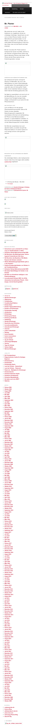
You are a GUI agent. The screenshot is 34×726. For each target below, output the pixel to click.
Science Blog (8, 709)
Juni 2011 (7, 664)
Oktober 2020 (8, 466)
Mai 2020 (7, 475)
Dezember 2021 (9, 442)
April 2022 (7, 435)
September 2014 (9, 594)
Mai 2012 (7, 644)
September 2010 (9, 681)
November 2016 (9, 548)
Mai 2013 (7, 622)
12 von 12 (7, 295)
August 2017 (8, 532)
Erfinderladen (8, 362)
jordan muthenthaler (10, 330)
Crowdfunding (8, 301)
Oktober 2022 (8, 424)
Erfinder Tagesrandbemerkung (13, 306)
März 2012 (7, 648)
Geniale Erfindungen (10, 321)
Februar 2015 (8, 585)
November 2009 (9, 699)
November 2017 (9, 526)
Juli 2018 (7, 514)
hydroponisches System (20, 190)
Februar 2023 (8, 416)
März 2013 (7, 626)
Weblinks (7, 381)
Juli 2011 (7, 662)
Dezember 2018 (9, 504)
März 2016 (7, 563)
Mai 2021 (7, 455)
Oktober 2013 (8, 613)
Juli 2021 (7, 451)
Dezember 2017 (9, 525)
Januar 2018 (8, 523)
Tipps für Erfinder (9, 345)
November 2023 (9, 409)
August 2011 (8, 660)
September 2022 (9, 426)
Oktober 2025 (8, 389)
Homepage (10, 183)
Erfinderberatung (9, 361)
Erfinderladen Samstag (11, 310)
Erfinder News (8, 305)
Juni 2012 (7, 642)
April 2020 (7, 477)
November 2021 (9, 444)
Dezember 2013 (9, 609)
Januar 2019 (8, 503)
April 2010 (7, 690)
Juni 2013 (7, 620)
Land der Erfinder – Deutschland (13, 366)
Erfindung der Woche (10, 316)
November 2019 (9, 484)
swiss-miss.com (9, 713)
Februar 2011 (8, 671)
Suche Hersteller (9, 334)
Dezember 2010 (9, 675)
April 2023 (7, 415)
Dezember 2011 (9, 653)
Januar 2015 (8, 587)
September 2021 (9, 448)
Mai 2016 (7, 560)
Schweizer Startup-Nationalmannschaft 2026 (16, 252)
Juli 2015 (7, 578)
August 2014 (8, 596)
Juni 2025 (7, 393)
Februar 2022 (8, 438)
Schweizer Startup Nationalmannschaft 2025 (16, 269)
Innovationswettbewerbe (11, 325)
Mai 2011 (7, 666)
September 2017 (9, 530)
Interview (7, 328)
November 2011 (9, 655)
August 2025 (8, 391)
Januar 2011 (8, 673)
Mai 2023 (7, 413)
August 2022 (8, 427)
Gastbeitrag (8, 319)
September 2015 (9, 574)
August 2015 (8, 576)
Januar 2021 (8, 460)
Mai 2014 (7, 602)
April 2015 (7, 581)
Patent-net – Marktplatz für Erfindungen (15, 370)
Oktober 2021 (8, 446)
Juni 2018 (7, 516)
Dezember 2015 (9, 569)
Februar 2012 (8, 649)
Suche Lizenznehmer (10, 336)
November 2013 (9, 611)
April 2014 (7, 604)
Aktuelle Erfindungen (19, 187)
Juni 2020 (7, 473)
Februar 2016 (8, 565)
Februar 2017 (8, 543)
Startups (7, 332)
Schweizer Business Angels (12, 373)
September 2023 (9, 411)
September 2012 (9, 637)
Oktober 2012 (8, 635)
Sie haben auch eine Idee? (19, 12)
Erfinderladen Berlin (10, 364)
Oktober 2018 (8, 508)
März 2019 (7, 499)
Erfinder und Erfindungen (11, 308)
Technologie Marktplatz (11, 341)
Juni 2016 (7, 558)
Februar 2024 (8, 407)
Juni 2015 (7, 580)
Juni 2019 (7, 493)
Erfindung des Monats (15, 188)
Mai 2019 (7, 495)
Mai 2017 (7, 537)
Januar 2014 (8, 607)
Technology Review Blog (11, 714)
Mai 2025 (7, 394)
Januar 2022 (8, 440)
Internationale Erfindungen (12, 327)
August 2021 (8, 449)
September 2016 (9, 552)
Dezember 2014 (9, 589)
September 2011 (9, 658)
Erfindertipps (8, 314)
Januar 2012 (8, 651)
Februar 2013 (8, 627)
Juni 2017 (7, 536)
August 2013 (8, 616)
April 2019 (7, 497)
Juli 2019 (7, 492)
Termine (7, 343)
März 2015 (7, 583)
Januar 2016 (8, 567)
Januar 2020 (8, 482)
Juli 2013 (7, 618)
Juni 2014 (7, 600)
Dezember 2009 (9, 697)
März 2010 (7, 692)
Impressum (7, 12)
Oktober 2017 (8, 528)
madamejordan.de (9, 707)
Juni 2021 (7, 453)
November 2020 (9, 464)
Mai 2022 (7, 433)
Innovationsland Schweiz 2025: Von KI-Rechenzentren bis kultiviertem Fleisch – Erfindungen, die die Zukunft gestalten (16, 280)
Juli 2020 (7, 471)
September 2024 (9, 400)
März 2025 (7, 398)
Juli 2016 (7, 556)
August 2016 (8, 554)
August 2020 (8, 470)
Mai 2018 (7, 517)
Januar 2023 (8, 418)
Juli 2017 (7, 534)
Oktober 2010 (8, 679)
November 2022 (9, 422)
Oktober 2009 (8, 701)
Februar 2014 (8, 605)
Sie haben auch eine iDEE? (12, 379)
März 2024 (7, 405)
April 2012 (7, 646)
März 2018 (7, 519)
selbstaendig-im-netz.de (11, 711)
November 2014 (9, 591)
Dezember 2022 (9, 420)
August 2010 (8, 682)
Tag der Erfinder (9, 340)
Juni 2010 (7, 686)
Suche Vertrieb (8, 338)
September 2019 (9, 488)
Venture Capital (9, 347)
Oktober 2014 (8, 593)
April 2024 (7, 404)
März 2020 (7, 479)
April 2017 (7, 539)
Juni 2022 (7, 431)
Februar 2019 (8, 501)
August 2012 (8, 638)
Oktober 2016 (8, 550)
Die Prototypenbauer (10, 355)
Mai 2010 (7, 688)
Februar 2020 (8, 481)
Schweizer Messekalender (11, 377)
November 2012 (9, 633)
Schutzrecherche (9, 372)
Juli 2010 (7, 684)
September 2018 (9, 510)
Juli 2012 (7, 640)
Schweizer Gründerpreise (11, 375)
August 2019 (8, 490)
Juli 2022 (7, 429)
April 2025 (7, 396)
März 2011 (7, 670)
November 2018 (9, 506)
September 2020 (9, 468)
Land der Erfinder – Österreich (13, 368)
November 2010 (9, 677)
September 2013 (9, 614)
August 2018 (8, 512)
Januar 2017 (8, 545)
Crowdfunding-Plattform (11, 303)
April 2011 (7, 668)
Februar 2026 (8, 387)
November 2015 (9, 570)
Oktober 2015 (8, 572)
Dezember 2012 (9, 631)
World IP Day (8, 716)
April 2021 (7, 457)
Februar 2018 (8, 521)
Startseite (7, 9)
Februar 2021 (8, 459)
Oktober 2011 (8, 657)
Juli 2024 (7, 402)
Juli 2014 (7, 598)
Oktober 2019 (8, 486)
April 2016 (7, 561)
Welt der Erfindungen (10, 349)
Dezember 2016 (9, 547)
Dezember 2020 (9, 462)
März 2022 (7, 437)
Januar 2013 (8, 629)
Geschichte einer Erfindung (12, 323)
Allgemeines (8, 299)
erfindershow (8, 312)
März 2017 (7, 541)
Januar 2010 (8, 695)
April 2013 (7, 624)
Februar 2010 (8, 693)
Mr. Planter (9, 23)
